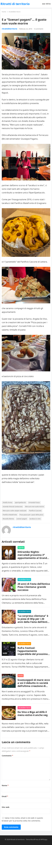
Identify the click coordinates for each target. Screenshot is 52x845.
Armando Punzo (34, 502)
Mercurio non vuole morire (34, 506)
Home (4, 12)
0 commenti (38, 29)
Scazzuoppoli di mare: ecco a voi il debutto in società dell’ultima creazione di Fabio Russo (34, 684)
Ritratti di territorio (15, 4)
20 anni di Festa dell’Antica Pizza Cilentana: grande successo (34, 587)
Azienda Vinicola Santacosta (12, 506)
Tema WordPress (32, 839)
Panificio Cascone (35, 511)
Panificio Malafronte (10, 515)
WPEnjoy (44, 839)
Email (5, 796)
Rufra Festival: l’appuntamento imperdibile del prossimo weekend (33, 652)
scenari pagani (22, 519)
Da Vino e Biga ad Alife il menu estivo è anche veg (33, 713)
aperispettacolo (20, 502)
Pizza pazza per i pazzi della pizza (31, 515)
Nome (5, 785)
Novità (20, 675)
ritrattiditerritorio (14, 12)
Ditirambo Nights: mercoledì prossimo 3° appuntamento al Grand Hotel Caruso (32, 556)
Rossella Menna (8, 519)
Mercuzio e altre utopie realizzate (14, 511)
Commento (7, 755)
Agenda (21, 547)
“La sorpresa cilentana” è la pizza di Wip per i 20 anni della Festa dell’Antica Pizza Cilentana (34, 620)
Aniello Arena (7, 502)
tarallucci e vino (35, 519)
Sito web (5, 807)
